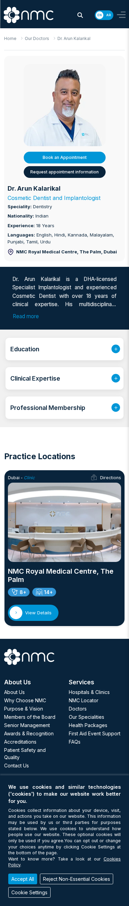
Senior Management (27, 725)
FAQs (74, 742)
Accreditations (20, 742)
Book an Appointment (65, 157)
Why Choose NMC (25, 700)
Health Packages (88, 725)
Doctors (78, 709)
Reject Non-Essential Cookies (76, 879)
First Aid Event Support (94, 733)
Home (10, 38)
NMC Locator (83, 700)
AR (108, 15)
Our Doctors (37, 38)
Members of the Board (29, 717)
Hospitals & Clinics (89, 692)
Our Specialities (86, 717)
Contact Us (16, 765)
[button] (80, 15)
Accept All (22, 879)
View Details (38, 612)
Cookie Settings (29, 892)
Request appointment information (64, 171)
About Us (14, 692)
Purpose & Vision (23, 709)
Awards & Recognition (29, 733)
